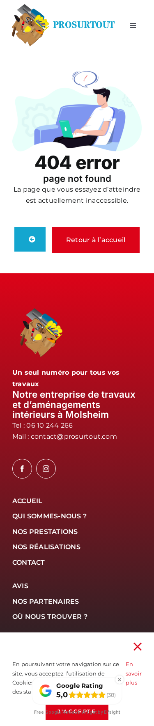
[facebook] (22, 469)
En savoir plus (134, 673)
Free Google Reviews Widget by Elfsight (77, 712)
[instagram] (46, 469)
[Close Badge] (119, 680)
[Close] (137, 647)
